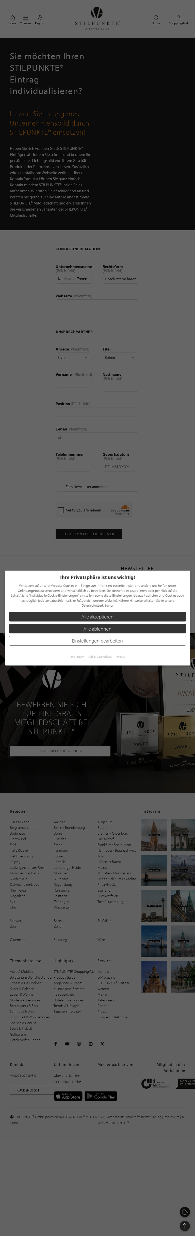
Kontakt (120, 656)
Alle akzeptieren (98, 616)
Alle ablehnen (98, 628)
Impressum (77, 656)
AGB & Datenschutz (99, 656)
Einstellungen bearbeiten (97, 640)
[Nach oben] (185, 1226)
